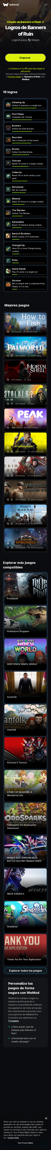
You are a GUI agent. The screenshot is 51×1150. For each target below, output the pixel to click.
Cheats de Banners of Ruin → (25, 22)
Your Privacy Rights (25, 1143)
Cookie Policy (13, 1138)
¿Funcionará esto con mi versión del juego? (23, 1040)
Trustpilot (13, 1021)
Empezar (24, 57)
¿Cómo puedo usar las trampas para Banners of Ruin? (23, 1030)
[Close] (46, 1118)
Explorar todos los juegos (25, 970)
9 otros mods (14, 77)
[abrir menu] (46, 4)
